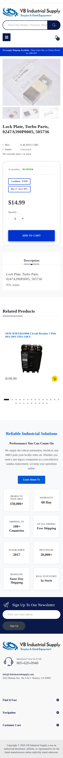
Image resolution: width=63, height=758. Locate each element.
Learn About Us (31, 479)
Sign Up (14, 626)
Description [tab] (31, 260)
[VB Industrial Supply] (31, 12)
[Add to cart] (55, 379)
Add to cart (31, 235)
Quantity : (13, 212)
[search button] (53, 25)
